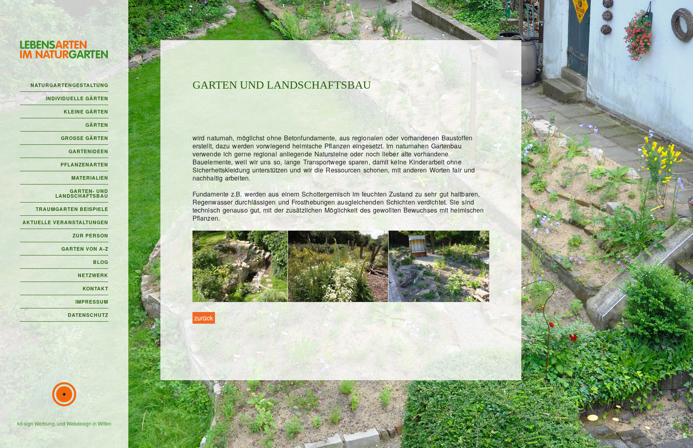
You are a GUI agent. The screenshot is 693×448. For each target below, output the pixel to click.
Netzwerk (93, 275)
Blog (100, 262)
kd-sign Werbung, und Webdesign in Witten (64, 423)
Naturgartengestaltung (69, 85)
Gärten (96, 124)
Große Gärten (84, 138)
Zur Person (90, 235)
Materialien (89, 177)
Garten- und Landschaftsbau (81, 193)
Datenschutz (88, 314)
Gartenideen (88, 151)
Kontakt (95, 288)
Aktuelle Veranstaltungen (65, 222)
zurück (203, 317)
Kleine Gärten (86, 111)
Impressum (91, 301)
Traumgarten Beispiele (72, 209)
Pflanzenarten (84, 164)
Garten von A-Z (84, 248)
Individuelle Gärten (77, 98)
